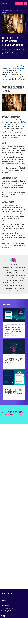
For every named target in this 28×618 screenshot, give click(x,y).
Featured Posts (9, 324)
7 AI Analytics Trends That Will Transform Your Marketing (14, 361)
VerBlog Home (8, 10)
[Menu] (25, 3)
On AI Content (14, 324)
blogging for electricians (14, 68)
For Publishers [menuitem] (5, 605)
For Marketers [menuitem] (5, 603)
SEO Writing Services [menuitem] (6, 611)
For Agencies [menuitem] (4, 600)
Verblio (8, 49)
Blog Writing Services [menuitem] (7, 608)
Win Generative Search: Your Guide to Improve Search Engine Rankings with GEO (13, 330)
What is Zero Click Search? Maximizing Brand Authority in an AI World (14, 392)
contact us (7, 248)
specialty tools (12, 161)
